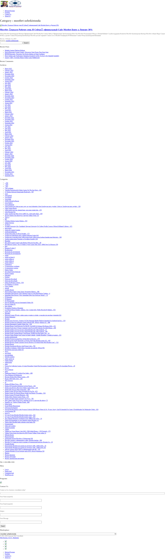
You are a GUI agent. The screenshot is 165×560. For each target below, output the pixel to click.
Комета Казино (9, 437)
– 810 (6, 185)
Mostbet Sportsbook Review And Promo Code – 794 (20, 346)
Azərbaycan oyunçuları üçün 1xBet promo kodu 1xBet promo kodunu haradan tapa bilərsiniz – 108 (33, 237)
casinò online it (9, 263)
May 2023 (8, 108)
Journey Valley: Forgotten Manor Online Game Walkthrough (22, 58)
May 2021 (8, 148)
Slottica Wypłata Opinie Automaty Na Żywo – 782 (19, 398)
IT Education (8, 297)
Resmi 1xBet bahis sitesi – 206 (13, 379)
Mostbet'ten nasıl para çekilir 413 (14, 350)
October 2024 (9, 78)
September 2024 (9, 79)
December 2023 (9, 96)
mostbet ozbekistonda (12, 40)
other (6, 364)
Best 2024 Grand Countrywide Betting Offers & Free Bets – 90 (23, 243)
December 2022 (9, 117)
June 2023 (8, 107)
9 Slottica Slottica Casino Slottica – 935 (16, 221)
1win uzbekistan (9, 204)
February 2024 (9, 92)
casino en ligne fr (10, 257)
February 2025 (9, 70)
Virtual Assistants (10, 427)
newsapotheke (9, 355)
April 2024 (8, 88)
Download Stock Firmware (12, 272)
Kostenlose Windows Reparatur (14, 308)
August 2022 (8, 125)
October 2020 (9, 159)
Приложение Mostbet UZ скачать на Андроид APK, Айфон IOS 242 (25, 447)
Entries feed (8, 471)
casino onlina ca (9, 259)
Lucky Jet (7, 311)
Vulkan (7, 429)
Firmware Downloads (11, 281)
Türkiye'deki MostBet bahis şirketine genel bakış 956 (20, 422)
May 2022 (8, 130)
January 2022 (9, 137)
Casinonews (8, 264)
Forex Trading (9, 286)
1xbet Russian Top (10, 212)
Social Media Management (12, 406)
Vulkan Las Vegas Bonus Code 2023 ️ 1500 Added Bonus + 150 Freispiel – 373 (27, 431)
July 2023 (8, 105)
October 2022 (9, 121)
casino (6, 255)
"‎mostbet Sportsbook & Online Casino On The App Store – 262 (23, 190)
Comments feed (9, 473)
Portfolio (7, 554)
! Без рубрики (9, 188)
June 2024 (8, 85)
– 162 (6, 183)
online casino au (9, 359)
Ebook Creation (9, 273)
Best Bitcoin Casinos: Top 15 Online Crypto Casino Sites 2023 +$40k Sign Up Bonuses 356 (31, 244)
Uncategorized (9, 424)
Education (8, 275)
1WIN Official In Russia (12, 201)
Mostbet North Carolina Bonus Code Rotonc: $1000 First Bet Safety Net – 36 (27, 333)
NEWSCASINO (9, 357)
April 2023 (8, 110)
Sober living (8, 404)
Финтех (7, 453)
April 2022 (8, 132)
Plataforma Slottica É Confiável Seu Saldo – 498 (18, 373)
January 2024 (9, 94)
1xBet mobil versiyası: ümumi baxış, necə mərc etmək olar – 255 (23, 210)
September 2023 (9, 101)
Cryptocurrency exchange (12, 266)
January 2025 (9, 72)
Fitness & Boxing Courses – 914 (14, 282)
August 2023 (8, 103)
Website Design (9, 435)
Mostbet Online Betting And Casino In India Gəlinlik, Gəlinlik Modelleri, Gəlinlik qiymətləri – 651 (33, 335)
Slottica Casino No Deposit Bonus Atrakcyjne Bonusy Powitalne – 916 (25, 393)
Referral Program (10, 552)
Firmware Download (11, 279)
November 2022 (9, 119)
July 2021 (8, 146)
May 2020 (8, 166)
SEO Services (9, 380)
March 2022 (8, 134)
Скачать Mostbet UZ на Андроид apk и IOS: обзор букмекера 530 (24, 451)
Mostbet (7, 319)
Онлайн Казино (9, 444)
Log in (7, 469)
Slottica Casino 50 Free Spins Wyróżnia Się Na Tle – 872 (21, 391)
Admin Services (9, 223)
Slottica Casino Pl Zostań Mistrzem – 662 (17, 395)
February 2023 (9, 114)
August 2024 (8, 81)
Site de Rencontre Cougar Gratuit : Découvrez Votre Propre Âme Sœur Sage (26, 52)
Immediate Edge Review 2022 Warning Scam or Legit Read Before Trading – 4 (27, 293)
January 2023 (9, 116)
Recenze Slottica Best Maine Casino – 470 (17, 377)
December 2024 (9, 74)
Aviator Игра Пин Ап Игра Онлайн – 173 (17, 233)
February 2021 (9, 152)
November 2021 (9, 141)
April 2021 (8, 150)
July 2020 (8, 163)
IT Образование (9, 301)
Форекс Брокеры (10, 455)
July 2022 (8, 127)
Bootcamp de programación (13, 253)
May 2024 (8, 87)
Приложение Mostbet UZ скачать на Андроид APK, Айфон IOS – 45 (25, 446)
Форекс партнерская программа (14, 458)
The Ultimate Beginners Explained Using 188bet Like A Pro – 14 (23, 418)
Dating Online (9, 270)
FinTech (7, 277)
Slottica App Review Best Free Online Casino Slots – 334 (21, 388)
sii (5, 382)
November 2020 (9, 157)
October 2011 (9, 174)
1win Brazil (8, 197)
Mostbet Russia (9, 344)
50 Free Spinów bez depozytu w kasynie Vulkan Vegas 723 (22, 215)
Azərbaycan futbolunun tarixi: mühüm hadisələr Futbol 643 (22, 235)
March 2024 (8, 90)
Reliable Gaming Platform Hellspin (15, 50)
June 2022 (8, 128)
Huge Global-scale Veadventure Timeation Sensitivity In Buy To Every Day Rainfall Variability (32, 56)
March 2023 (8, 112)
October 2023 (9, 99)
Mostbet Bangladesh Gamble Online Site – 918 (18, 324)
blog (6, 246)
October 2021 (9, 143)
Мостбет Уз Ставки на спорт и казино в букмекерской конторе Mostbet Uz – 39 (29, 442)
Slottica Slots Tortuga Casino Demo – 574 (17, 397)
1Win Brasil (8, 195)
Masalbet (7, 313)
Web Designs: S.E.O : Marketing (9, 538)
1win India (8, 199)
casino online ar (9, 261)
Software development (11, 408)
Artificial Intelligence (11, 232)
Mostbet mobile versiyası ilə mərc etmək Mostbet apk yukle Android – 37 (26, 330)
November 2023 (9, 98)
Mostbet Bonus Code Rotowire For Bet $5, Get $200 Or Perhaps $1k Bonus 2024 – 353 (30, 326)
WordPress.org (9, 475)
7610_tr (7, 217)
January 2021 (9, 154)
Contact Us (8, 556)
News (6, 351)
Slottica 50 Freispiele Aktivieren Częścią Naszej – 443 (20, 386)
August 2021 (8, 145)
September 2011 (9, 175)
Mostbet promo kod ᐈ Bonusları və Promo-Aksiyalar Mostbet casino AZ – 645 (27, 340)
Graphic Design (9, 290)
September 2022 (9, 123)
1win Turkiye (9, 203)
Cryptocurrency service (11, 268)
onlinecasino (8, 362)
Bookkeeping (8, 250)
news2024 (8, 353)
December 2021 (9, 139)
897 (6, 219)
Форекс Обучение (10, 457)
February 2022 (9, 136)
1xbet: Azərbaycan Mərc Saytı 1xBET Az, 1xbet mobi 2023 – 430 (23, 214)
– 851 (6, 186)
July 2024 (8, 83)
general (7, 288)
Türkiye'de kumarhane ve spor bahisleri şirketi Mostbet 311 (22, 420)
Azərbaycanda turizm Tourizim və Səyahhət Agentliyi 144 (21, 239)
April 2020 (8, 168)
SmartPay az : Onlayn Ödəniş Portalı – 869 (17, 402)
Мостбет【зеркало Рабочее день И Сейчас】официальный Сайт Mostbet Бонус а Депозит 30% (46, 29)
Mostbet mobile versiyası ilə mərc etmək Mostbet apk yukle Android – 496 (26, 331)
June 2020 (8, 165)
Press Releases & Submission (13, 375)
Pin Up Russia (9, 369)
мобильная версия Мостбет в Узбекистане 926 (19, 438)
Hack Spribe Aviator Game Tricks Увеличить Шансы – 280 (22, 292)
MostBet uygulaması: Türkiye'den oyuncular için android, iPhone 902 (25, 348)
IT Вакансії (8, 299)
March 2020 (8, 170)
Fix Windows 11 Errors (11, 284)
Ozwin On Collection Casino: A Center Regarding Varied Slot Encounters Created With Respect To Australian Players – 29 (40, 366)
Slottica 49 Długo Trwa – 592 (13, 384)
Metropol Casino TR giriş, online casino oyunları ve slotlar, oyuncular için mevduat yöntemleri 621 (33, 315)
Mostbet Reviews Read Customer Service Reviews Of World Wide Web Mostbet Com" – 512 (31, 342)
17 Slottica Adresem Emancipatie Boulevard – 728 (19, 192)
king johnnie (8, 306)
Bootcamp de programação (12, 252)
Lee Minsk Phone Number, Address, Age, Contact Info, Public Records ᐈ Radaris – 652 (30, 310)
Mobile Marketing (10, 317)
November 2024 (9, 76)
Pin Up (7, 368)
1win (6, 194)
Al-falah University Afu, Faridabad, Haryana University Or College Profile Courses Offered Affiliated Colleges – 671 (38, 226)
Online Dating (9, 360)
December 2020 (9, 156)
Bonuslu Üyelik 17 (10, 248)
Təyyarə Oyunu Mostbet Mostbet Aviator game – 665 (20, 417)
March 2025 (8, 69)
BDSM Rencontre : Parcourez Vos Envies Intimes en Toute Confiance (25, 54)
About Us (8, 557)
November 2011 (9, 172)
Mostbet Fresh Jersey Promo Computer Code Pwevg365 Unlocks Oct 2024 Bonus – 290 (30, 328)
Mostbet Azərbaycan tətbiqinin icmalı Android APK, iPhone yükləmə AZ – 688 (27, 322)
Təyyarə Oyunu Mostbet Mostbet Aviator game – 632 (20, 415)
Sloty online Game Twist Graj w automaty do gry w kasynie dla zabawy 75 (26, 400)
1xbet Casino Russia (11, 208)
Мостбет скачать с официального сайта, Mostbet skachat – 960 (23, 440)
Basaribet (7, 241)
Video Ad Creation (10, 426)
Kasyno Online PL (10, 304)
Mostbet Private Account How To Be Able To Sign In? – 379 (22, 339)
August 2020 (8, 161)
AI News (7, 224)
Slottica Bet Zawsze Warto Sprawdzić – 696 (17, 389)
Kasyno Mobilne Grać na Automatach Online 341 (19, 302)
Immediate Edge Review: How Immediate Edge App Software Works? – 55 (26, 295)
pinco (6, 371)
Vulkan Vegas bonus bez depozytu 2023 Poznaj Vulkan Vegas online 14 (25, 433)
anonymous (8, 228)
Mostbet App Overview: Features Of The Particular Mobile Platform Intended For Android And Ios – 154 (35, 321)
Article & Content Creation (12, 230)
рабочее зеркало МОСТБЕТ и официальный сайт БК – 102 (22, 449)
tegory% (7, 413)
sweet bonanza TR (10, 411)
